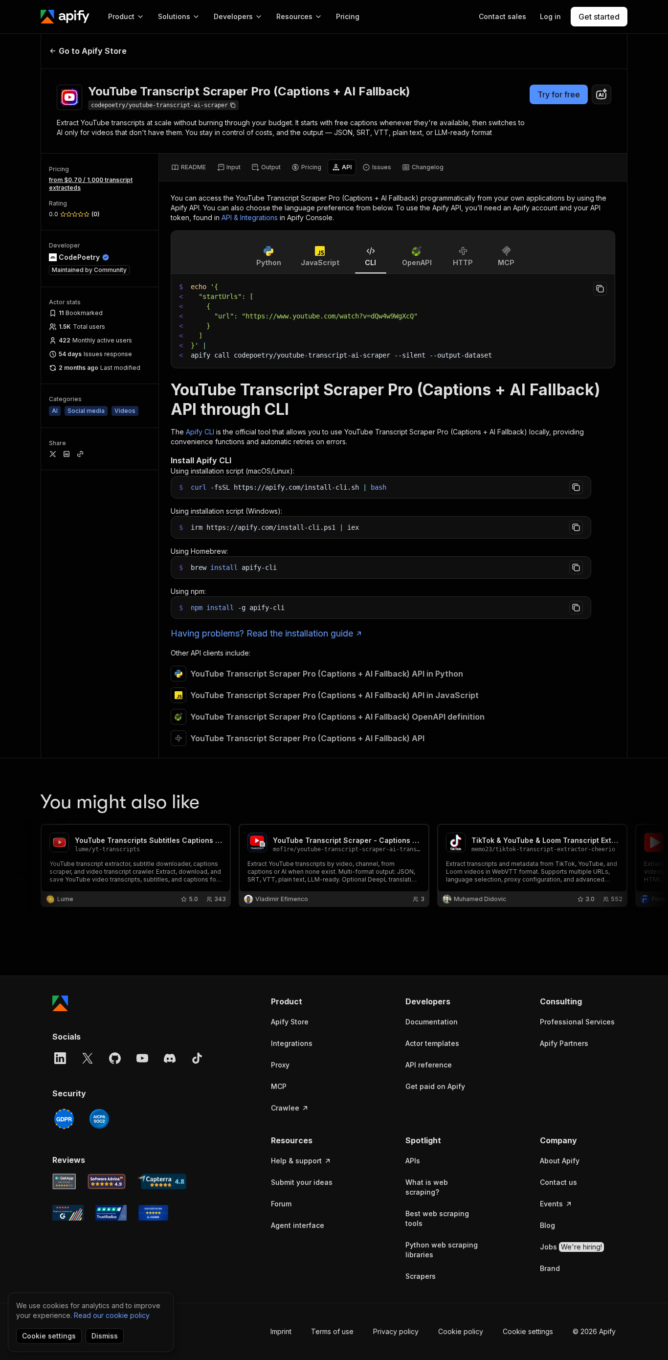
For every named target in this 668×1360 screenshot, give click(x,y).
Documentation (431, 1022)
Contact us (558, 1182)
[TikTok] (197, 1058)
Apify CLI (200, 432)
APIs (412, 1160)
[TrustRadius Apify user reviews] (111, 1213)
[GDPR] (64, 1119)
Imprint (280, 1331)
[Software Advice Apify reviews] (107, 1181)
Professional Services (577, 1022)
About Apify (559, 1160)
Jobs (571, 1247)
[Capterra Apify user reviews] (161, 1181)
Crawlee (285, 1108)
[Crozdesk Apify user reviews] (153, 1213)
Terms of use (332, 1331)
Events (551, 1204)
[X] (87, 1058)
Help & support (296, 1160)
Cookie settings (528, 1331)
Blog (547, 1225)
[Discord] (170, 1058)
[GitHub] (115, 1058)
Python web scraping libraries (441, 1250)
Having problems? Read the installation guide (262, 633)
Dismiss (104, 1336)
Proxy (280, 1065)
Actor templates (432, 1043)
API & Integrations (250, 217)
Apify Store (290, 1022)
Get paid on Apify (435, 1086)
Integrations (291, 1043)
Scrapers (420, 1276)
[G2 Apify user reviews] (68, 1213)
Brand (550, 1268)
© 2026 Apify (594, 1331)
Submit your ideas (302, 1182)
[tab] (188, 167)
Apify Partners (564, 1043)
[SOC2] (99, 1119)
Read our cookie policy (112, 1315)
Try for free (558, 94)
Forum (281, 1204)
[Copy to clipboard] (600, 288)
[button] (309, 1001)
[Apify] (65, 16)
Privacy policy (396, 1331)
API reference (428, 1065)
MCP (279, 1086)
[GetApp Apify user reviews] (64, 1181)
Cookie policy (460, 1331)
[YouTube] (142, 1058)
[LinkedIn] (60, 1058)
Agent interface (297, 1225)
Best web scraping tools (437, 1218)
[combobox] (601, 94)
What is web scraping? (426, 1187)
